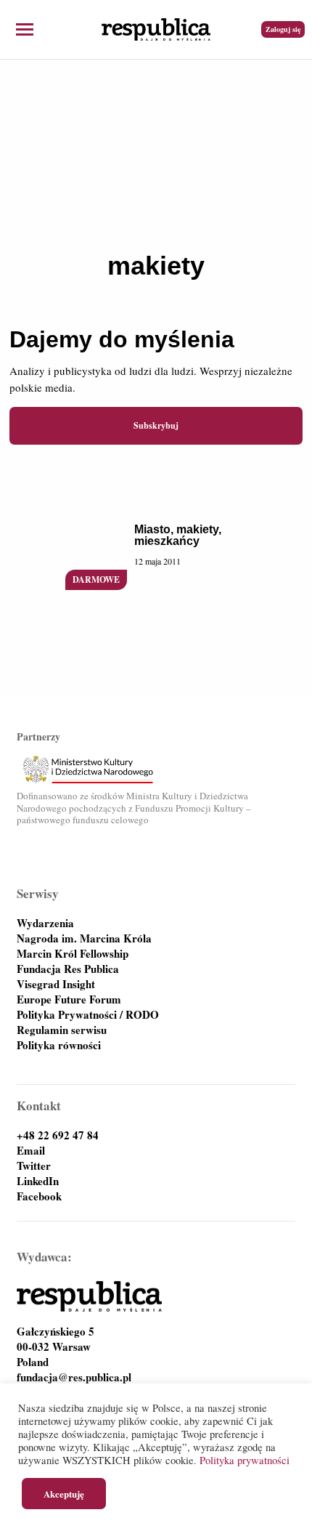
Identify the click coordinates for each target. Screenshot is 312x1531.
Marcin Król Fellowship (72, 953)
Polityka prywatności (245, 1460)
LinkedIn (38, 1181)
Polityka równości (59, 1045)
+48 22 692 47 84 (58, 1135)
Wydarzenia (45, 923)
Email (31, 1150)
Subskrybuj (156, 425)
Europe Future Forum (69, 999)
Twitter (34, 1165)
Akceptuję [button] (64, 1493)
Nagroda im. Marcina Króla (84, 938)
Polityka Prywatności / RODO (88, 1014)
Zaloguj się (283, 29)
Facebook (39, 1196)
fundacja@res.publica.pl (74, 1377)
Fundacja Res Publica (68, 969)
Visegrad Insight (56, 984)
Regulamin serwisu (62, 1030)
